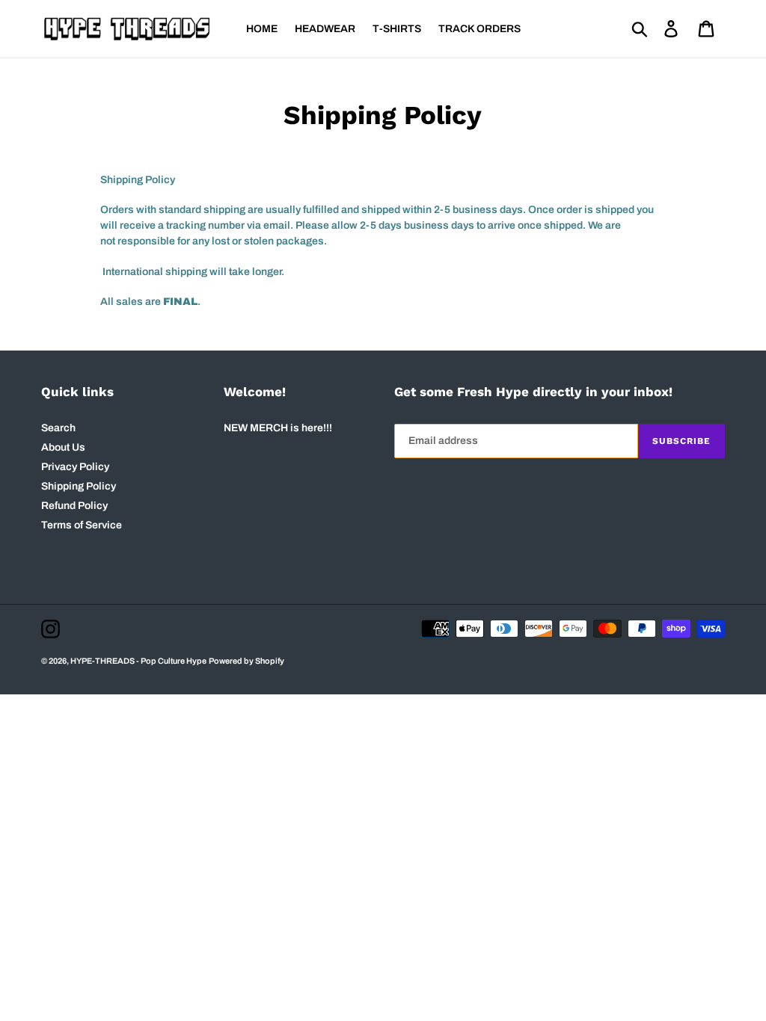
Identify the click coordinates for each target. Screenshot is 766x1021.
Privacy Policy (75, 466)
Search (58, 428)
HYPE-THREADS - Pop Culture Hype (138, 660)
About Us (63, 447)
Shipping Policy (78, 486)
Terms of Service (81, 525)
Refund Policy (74, 505)
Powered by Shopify (246, 660)
